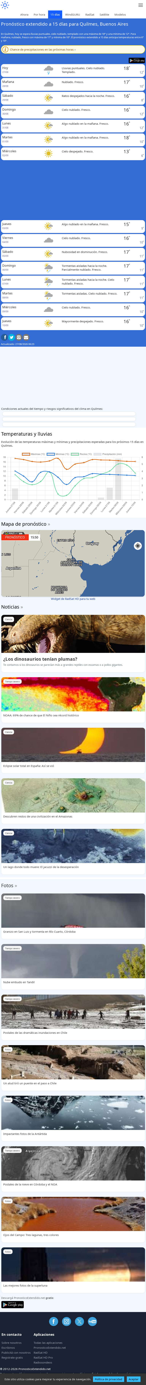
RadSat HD (41, 1352)
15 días (55, 14)
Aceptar (134, 1379)
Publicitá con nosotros (16, 1352)
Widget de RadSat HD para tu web (73, 599)
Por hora (39, 14)
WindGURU (72, 14)
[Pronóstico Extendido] (5, 5)
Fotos (7, 885)
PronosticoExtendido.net (50, 1347)
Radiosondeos (43, 1362)
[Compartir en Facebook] (4, 337)
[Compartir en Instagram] (18, 337)
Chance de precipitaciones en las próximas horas (43, 49)
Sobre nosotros (11, 1343)
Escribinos (8, 1347)
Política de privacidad (108, 1379)
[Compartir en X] (11, 337)
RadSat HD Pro (43, 1357)
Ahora (24, 14)
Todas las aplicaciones (48, 1343)
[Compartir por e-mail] (26, 337)
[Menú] (141, 5)
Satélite (104, 14)
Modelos (120, 14)
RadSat (89, 14)
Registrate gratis (12, 1357)
